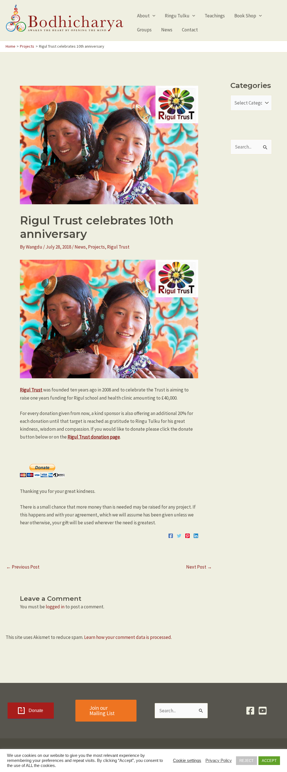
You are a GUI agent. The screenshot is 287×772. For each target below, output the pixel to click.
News (80, 247)
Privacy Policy (218, 760)
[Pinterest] (187, 535)
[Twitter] (179, 535)
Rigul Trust (118, 247)
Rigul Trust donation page (94, 437)
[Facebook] (170, 535)
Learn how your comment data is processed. (128, 637)
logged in (55, 607)
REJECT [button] (246, 761)
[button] (152, 16)
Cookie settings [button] (187, 760)
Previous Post (23, 567)
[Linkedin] (196, 535)
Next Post (199, 567)
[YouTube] (262, 710)
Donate (36, 710)
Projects (96, 247)
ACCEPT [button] (269, 761)
